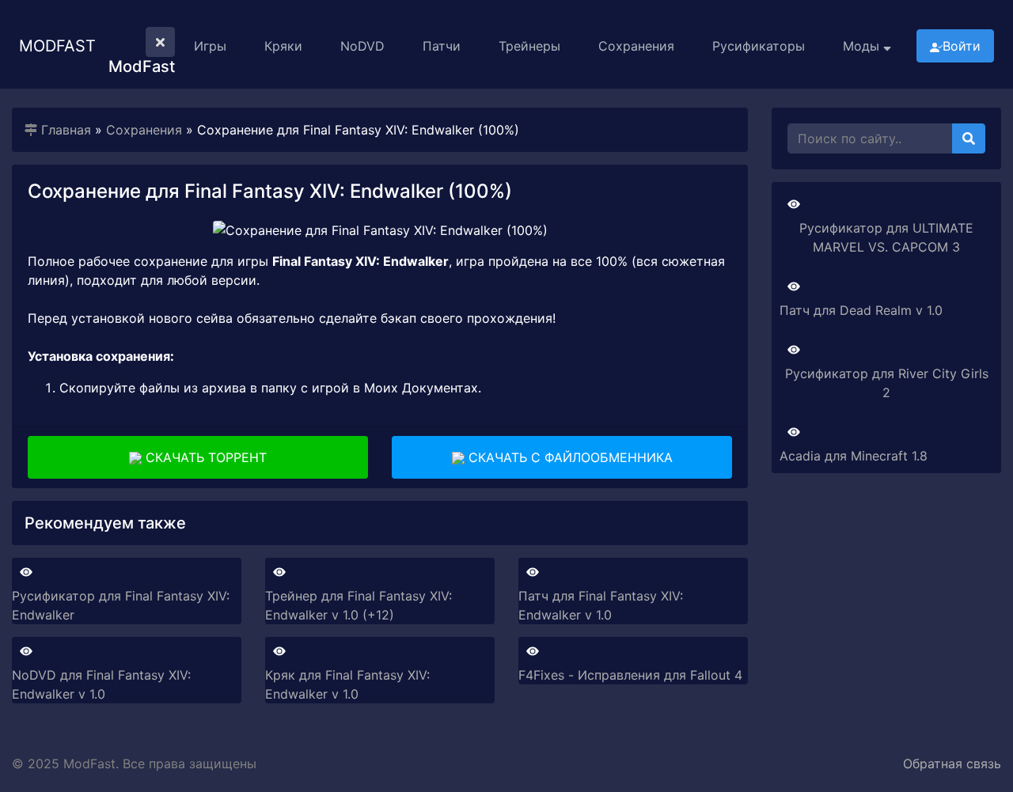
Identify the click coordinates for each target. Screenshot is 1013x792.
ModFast (57, 45)
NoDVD (362, 46)
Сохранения (636, 46)
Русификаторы (758, 46)
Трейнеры (529, 46)
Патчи (442, 46)
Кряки (283, 46)
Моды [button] (863, 46)
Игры (210, 46)
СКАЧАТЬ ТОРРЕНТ (204, 457)
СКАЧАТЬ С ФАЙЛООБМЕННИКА (569, 457)
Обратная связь (952, 763)
